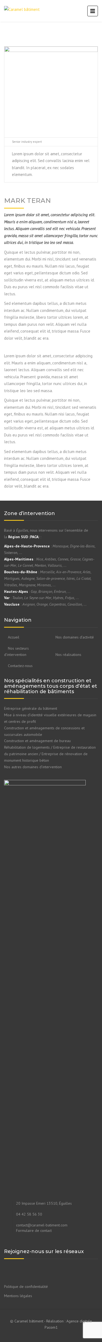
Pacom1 (51, 1327)
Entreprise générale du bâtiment (30, 708)
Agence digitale (79, 1321)
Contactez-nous (20, 665)
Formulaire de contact (34, 1230)
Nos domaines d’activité (74, 637)
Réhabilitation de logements (27, 747)
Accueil (13, 637)
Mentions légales (18, 1295)
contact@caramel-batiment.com (41, 1225)
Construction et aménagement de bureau (37, 740)
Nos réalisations (68, 654)
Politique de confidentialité (26, 1286)
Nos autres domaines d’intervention (33, 766)
